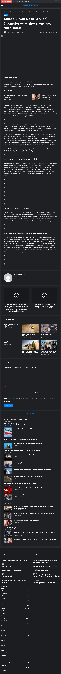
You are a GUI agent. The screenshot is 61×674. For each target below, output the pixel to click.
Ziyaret (4, 670)
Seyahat (4, 648)
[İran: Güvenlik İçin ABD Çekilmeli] (8, 432)
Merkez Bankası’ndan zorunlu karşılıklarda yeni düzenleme (20, 483)
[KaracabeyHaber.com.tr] (30, 5)
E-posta (6, 392)
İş (2, 625)
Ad (5, 386)
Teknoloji (4, 653)
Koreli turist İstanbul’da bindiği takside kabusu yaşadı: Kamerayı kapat (34, 513)
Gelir (3, 615)
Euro (3, 610)
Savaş (3, 645)
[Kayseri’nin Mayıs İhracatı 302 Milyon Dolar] (36, 97)
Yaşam (4, 667)
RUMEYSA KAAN (10, 32)
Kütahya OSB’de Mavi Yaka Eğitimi (11, 341)
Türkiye (4, 655)
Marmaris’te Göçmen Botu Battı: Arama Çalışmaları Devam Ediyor (33, 469)
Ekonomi (12, 11)
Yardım (4, 665)
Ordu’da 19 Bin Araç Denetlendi (13, 528)
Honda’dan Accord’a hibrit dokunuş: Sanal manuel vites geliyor (22, 450)
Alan (3, 590)
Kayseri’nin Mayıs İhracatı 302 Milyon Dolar (26, 520)
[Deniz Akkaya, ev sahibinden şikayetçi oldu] (8, 464)
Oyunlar (4, 635)
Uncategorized (6, 662)
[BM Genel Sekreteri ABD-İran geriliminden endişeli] (8, 446)
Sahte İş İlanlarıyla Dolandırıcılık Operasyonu (48, 335)
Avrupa (4, 595)
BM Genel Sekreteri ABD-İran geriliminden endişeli (28, 443)
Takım (3, 650)
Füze (3, 613)
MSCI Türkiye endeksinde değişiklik (11, 325)
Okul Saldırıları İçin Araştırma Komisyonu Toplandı (28, 495)
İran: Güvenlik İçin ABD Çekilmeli (21, 1)
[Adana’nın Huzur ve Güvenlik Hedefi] (8, 457)
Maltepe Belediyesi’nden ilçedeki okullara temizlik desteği (20, 439)
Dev (3, 603)
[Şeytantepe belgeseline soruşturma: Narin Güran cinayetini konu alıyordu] (8, 540)
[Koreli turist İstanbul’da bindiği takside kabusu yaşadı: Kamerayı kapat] (8, 516)
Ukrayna (4, 660)
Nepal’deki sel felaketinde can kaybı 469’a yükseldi (28, 476)
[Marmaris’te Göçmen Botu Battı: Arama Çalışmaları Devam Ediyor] (8, 471)
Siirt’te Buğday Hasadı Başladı (28, 335)
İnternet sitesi (35, 392)
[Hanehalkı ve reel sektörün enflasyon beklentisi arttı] (49, 345)
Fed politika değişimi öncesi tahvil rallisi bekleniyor (18, 502)
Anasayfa (7, 11)
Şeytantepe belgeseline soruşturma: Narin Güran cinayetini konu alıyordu (35, 539)
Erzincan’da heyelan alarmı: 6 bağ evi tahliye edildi (28, 488)
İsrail (3, 628)
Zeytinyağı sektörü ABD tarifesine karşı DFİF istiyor (30, 352)
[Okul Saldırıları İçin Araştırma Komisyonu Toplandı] (8, 497)
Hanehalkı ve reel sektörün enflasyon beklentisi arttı (48, 352)
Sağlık (3, 643)
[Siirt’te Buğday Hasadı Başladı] (30, 328)
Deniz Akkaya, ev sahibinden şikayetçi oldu (26, 462)
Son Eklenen (30, 413)
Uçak (3, 658)
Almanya (4, 593)
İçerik (3, 623)
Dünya (3, 605)
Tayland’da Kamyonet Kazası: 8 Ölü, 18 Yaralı (16, 419)
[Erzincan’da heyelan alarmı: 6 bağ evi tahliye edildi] (8, 490)
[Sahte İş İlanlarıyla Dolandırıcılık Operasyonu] (49, 328)
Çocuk (3, 600)
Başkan (4, 598)
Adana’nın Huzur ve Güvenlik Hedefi (24, 455)
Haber (3, 618)
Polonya (4, 638)
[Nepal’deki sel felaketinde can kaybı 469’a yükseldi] (8, 479)
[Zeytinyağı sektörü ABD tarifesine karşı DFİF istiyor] (30, 345)
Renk (3, 640)
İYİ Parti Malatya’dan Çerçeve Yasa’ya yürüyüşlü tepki (19, 424)
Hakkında (4, 620)
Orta (3, 633)
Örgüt (3, 630)
